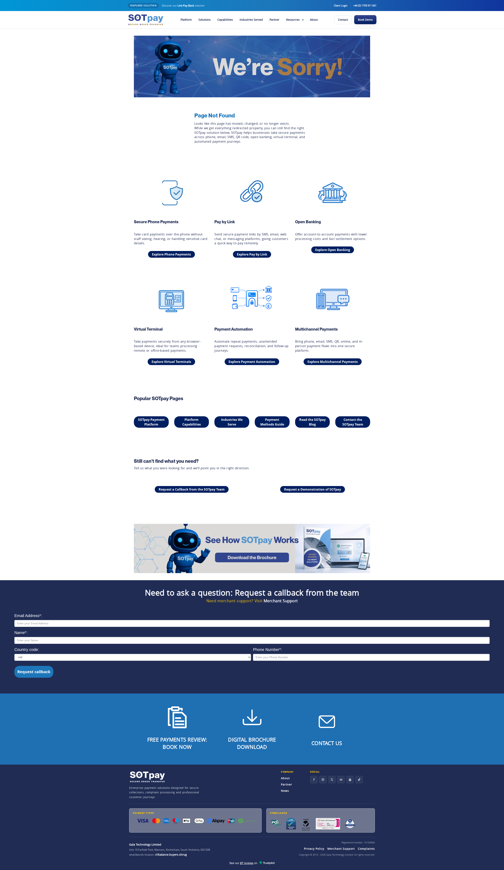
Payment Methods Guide (272, 422)
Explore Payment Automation (252, 362)
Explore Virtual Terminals (171, 362)
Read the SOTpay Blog (312, 422)
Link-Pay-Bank (185, 5)
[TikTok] (359, 779)
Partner (274, 19)
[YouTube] (350, 779)
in (341, 779)
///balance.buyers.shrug (171, 854)
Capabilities (225, 19)
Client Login (340, 5)
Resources (293, 19)
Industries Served (251, 19)
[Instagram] (323, 779)
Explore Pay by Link (252, 254)
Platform (186, 19)
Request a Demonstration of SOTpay (312, 489)
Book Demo (365, 19)
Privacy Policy (314, 848)
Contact (343, 19)
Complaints (366, 848)
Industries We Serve (232, 422)
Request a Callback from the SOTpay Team (192, 489)
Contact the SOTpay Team (352, 422)
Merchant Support (281, 600)
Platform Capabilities (191, 422)
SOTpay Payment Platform (151, 422)
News (285, 791)
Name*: (21, 632)
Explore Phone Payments (171, 254)
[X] (332, 779)
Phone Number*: (267, 649)
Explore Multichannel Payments (333, 362)
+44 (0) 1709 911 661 (364, 5)
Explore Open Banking (332, 250)
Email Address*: (28, 615)
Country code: (26, 649)
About (314, 19)
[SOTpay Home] (146, 20)
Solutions (204, 19)
